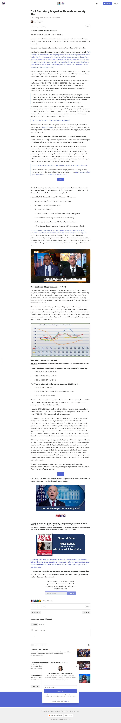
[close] (76, 666)
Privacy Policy (73, 696)
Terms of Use (68, 695)
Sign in (116, 3)
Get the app (68, 715)
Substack (52, 719)
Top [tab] (32, 645)
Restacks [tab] (41, 624)
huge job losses (47, 127)
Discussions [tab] (43, 645)
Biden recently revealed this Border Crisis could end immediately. (59, 136)
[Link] (28, 136)
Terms (67, 711)
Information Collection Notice (60, 696)
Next (85, 612)
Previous (37, 612)
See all (34, 686)
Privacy (63, 711)
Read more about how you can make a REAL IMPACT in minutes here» (61, 173)
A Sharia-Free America (39, 650)
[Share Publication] (100, 3)
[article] (60, 653)
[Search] (97, 3)
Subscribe (107, 3)
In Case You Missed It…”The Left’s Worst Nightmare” (51, 120)
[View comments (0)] (38, 26)
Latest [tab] (36, 645)
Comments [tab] (34, 624)
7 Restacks (49, 601)
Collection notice (75, 711)
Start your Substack (56, 715)
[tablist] (38, 624)
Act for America (38, 21)
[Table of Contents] (2, 361)
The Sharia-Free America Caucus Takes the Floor (49, 662)
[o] (60, 266)
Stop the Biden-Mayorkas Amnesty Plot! (48, 287)
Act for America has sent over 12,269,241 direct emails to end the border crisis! (60, 165)
